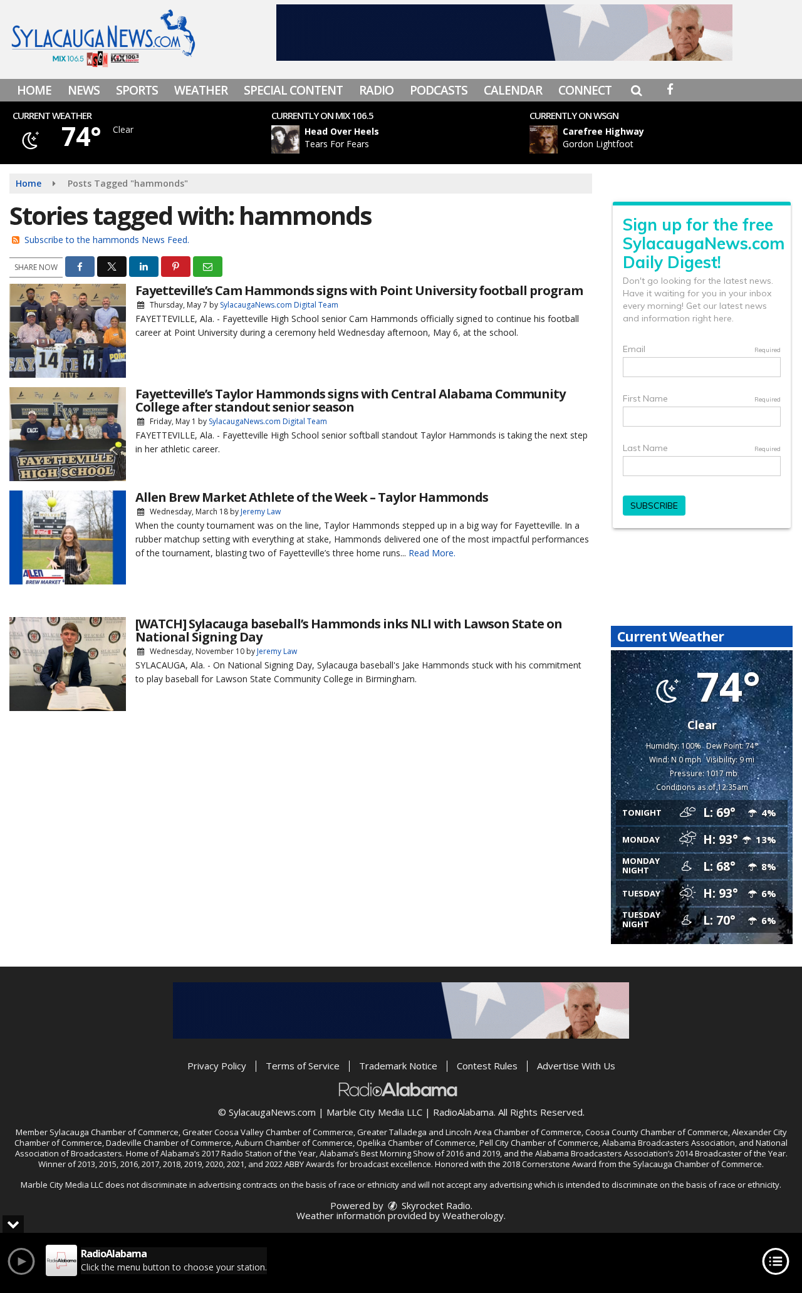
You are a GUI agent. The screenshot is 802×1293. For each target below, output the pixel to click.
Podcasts (438, 90)
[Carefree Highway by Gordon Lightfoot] (543, 139)
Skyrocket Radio (435, 1205)
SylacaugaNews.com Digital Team (279, 304)
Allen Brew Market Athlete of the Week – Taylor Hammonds (311, 497)
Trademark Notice (398, 1065)
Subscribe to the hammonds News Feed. (106, 240)
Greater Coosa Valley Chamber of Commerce (267, 1132)
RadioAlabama (463, 1112)
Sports (137, 90)
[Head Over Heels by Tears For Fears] (285, 139)
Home (34, 90)
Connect (585, 90)
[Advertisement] (504, 32)
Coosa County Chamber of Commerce (656, 1132)
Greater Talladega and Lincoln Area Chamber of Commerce (469, 1132)
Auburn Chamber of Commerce (294, 1142)
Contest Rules (487, 1065)
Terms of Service (303, 1065)
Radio (376, 90)
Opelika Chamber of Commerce (416, 1142)
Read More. (432, 553)
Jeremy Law (261, 511)
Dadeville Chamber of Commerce (168, 1142)
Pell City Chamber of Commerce (538, 1142)
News (84, 90)
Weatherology (473, 1215)
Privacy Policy (216, 1065)
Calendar (513, 90)
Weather (200, 90)
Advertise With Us (576, 1065)
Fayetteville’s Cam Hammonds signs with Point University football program (359, 290)
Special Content (293, 90)
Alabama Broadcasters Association (668, 1142)
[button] (636, 90)
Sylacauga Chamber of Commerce (114, 1132)
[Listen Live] (403, 139)
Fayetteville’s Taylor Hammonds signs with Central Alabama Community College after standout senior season (350, 400)
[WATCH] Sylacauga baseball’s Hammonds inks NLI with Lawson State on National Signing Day (348, 630)
